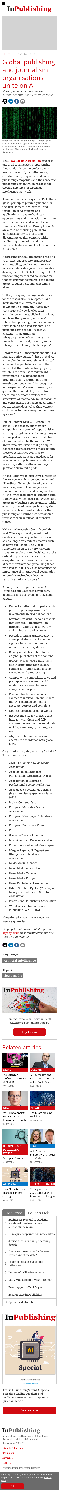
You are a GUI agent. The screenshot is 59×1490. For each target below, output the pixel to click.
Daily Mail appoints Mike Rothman (30, 1279)
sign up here (10, 933)
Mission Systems (31, 1467)
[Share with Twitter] (4, 101)
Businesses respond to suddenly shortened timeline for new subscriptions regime (28, 1223)
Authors (6, 1462)
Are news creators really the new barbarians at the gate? (28, 1253)
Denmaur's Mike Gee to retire (26, 1272)
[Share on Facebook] (16, 101)
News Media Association (24, 161)
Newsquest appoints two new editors (31, 1234)
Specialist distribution (22, 1302)
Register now (29, 1032)
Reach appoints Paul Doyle (25, 1287)
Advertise (7, 1457)
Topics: (7, 970)
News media (13, 975)
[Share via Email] (22, 101)
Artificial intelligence (20, 960)
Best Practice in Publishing (25, 1294)
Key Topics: (10, 955)
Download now (29, 1410)
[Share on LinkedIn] (10, 101)
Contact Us (8, 1452)
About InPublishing (12, 1447)
